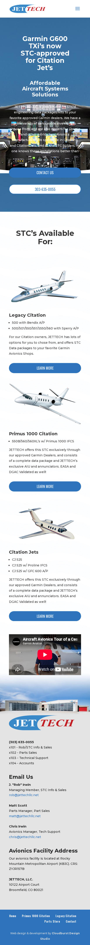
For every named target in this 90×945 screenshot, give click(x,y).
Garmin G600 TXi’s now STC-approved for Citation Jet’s (45, 53)
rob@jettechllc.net (24, 795)
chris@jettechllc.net (25, 837)
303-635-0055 (45, 189)
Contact (71, 921)
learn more (45, 368)
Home (12, 915)
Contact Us (45, 172)
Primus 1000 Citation (36, 915)
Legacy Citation (65, 915)
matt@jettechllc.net (25, 816)
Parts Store (52, 921)
